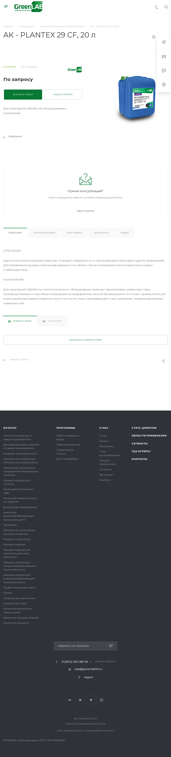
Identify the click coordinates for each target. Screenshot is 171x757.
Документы (101, 233)
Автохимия (10, 524)
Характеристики (44, 233)
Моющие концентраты (16, 539)
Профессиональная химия (19, 587)
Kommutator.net (104, 731)
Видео (125, 233)
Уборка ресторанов (68, 444)
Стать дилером (144, 427)
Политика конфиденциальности (85, 724)
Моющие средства (14, 544)
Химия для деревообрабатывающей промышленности (18, 516)
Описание (15, 233)
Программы (74, 233)
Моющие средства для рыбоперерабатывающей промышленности (19, 579)
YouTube (101, 699)
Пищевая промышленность (20, 453)
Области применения (149, 435)
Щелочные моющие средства (21, 617)
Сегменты (105, 469)
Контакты (105, 480)
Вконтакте (69, 699)
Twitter (80, 699)
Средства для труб (14, 603)
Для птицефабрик (67, 458)
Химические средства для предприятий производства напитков (20, 471)
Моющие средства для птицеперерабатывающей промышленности (19, 566)
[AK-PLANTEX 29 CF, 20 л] (137, 97)
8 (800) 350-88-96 (75, 661)
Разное (7, 592)
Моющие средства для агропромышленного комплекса (16, 553)
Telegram (90, 699)
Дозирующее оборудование (20, 507)
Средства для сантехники (19, 598)
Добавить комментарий (85, 340)
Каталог (10, 427)
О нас (103, 427)
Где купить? (106, 474)
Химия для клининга (16, 622)
